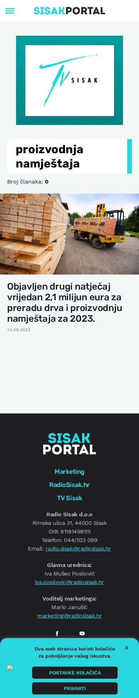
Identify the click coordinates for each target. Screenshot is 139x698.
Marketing (69, 472)
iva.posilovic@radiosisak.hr (69, 582)
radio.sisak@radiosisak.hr (78, 548)
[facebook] (57, 633)
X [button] (126, 648)
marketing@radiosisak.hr (69, 615)
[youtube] (82, 633)
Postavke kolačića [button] (75, 673)
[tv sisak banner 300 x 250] (69, 80)
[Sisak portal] (69, 11)
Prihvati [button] (75, 688)
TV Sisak (69, 498)
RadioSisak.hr (69, 485)
